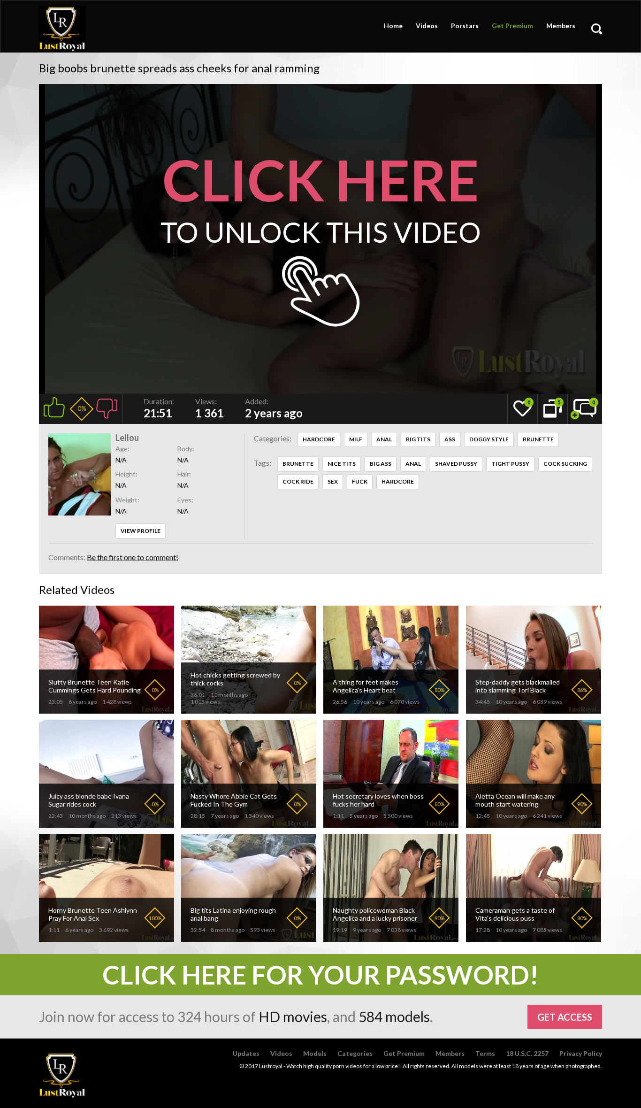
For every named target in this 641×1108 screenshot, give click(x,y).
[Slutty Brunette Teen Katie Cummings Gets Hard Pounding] (106, 710)
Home (393, 26)
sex (333, 481)
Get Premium (512, 26)
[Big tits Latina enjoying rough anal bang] (248, 938)
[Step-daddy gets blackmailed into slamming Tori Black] (533, 710)
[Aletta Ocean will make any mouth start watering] (533, 824)
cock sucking (565, 463)
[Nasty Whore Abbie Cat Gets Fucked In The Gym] (248, 824)
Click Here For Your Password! (320, 974)
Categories (355, 1053)
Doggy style (489, 439)
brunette (297, 463)
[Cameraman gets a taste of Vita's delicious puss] (533, 938)
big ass (380, 463)
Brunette (538, 439)
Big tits (418, 439)
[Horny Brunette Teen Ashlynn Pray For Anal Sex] (106, 938)
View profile (140, 530)
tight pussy (510, 463)
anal (413, 463)
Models (315, 1053)
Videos (427, 26)
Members (560, 26)
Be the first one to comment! (132, 557)
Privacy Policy (580, 1053)
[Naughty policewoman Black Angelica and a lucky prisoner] (390, 938)
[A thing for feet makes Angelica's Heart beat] (390, 710)
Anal (384, 439)
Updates (246, 1053)
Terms (485, 1053)
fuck (359, 481)
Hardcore (319, 439)
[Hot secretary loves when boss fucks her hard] (390, 824)
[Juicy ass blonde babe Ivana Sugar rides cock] (106, 824)
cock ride (297, 481)
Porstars (465, 26)
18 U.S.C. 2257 (527, 1053)
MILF (355, 439)
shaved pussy (456, 463)
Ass (449, 439)
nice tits (342, 463)
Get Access (564, 1017)
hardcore (398, 481)
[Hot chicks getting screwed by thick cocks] (248, 710)
